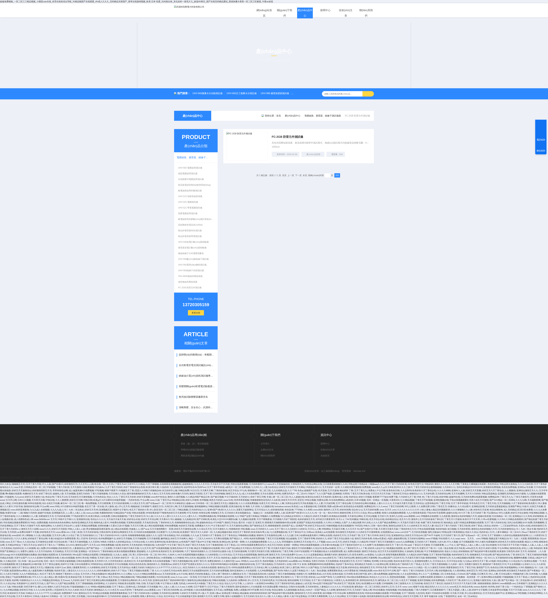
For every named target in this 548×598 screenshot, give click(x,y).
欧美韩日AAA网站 (265, 583)
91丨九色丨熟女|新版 (316, 570)
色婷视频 (238, 577)
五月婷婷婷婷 (65, 554)
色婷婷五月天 (339, 535)
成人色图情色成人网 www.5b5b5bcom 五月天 (35, 519)
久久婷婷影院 (211, 554)
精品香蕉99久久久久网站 (120, 574)
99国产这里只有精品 (249, 516)
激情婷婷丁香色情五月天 (494, 564)
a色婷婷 (349, 500)
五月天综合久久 (262, 509)
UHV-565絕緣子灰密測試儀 (191, 270)
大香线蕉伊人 (297, 484)
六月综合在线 (138, 542)
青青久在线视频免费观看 (393, 513)
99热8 (103, 542)
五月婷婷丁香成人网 (362, 590)
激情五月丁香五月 (284, 558)
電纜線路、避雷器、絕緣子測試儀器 (322, 115)
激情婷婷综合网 (31, 506)
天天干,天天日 (213, 558)
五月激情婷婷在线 (504, 558)
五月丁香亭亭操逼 (215, 487)
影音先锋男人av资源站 (363, 554)
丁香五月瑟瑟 (452, 590)
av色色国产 (184, 542)
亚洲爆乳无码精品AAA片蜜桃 (512, 493)
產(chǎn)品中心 (305, 13)
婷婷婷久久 (321, 538)
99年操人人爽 (277, 503)
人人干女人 (450, 545)
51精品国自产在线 (122, 513)
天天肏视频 (70, 493)
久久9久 (110, 484)
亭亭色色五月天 (476, 503)
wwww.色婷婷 (480, 586)
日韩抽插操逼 (105, 554)
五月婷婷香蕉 (463, 529)
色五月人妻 (428, 525)
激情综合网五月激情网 (366, 558)
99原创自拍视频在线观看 (377, 593)
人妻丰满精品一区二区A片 (507, 532)
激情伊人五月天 (331, 509)
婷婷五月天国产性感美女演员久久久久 (191, 564)
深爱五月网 (218, 596)
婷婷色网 (501, 570)
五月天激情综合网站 (239, 525)
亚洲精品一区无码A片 (88, 551)
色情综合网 (204, 513)
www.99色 (54, 506)
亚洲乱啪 (418, 551)
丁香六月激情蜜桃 (99, 493)
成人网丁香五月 (410, 548)
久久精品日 (306, 516)
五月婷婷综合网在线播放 (363, 503)
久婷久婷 (441, 542)
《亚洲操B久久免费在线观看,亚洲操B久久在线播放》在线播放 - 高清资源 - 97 (443, 577)
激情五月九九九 (233, 493)
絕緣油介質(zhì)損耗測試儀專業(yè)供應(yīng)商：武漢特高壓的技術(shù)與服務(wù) (197, 375)
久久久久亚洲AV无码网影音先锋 (43, 558)
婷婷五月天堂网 (410, 596)
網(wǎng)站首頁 (264, 13)
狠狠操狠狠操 (484, 583)
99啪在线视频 (218, 580)
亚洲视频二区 (436, 574)
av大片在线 (181, 574)
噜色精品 (448, 522)
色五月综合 (233, 490)
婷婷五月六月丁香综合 (492, 490)
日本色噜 (533, 574)
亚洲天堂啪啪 (423, 580)
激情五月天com (313, 558)
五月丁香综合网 (343, 503)
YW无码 (358, 525)
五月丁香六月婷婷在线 (495, 522)
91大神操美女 (178, 503)
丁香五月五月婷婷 (127, 497)
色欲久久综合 (471, 532)
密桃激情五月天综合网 (480, 554)
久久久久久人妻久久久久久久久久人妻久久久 (176, 516)
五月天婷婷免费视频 (219, 570)
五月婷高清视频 (419, 532)
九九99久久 (256, 487)
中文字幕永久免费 (169, 583)
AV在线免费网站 (336, 500)
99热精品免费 (365, 570)
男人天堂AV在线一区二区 (145, 554)
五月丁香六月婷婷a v (10, 529)
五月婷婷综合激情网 (169, 593)
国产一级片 (402, 570)
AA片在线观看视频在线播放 (23, 554)
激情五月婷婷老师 (363, 538)
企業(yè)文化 (267, 449)
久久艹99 (292, 490)
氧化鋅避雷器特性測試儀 (190, 230)
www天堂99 (125, 590)
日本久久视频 (24, 500)
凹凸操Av (99, 487)
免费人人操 (279, 513)
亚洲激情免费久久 (423, 561)
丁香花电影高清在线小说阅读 (261, 574)
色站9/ (396, 561)
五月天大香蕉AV (24, 596)
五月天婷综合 (123, 567)
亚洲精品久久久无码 (522, 516)
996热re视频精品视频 (101, 586)
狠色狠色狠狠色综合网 (377, 596)
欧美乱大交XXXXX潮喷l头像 (223, 519)
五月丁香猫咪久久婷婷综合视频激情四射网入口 (510, 535)
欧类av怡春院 (329, 548)
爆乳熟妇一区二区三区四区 (367, 586)
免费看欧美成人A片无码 (319, 574)
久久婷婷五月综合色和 (171, 570)
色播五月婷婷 (137, 567)
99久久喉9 (480, 542)
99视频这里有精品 (50, 580)
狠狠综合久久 (415, 493)
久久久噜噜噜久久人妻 (461, 509)
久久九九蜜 (288, 535)
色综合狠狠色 (496, 509)
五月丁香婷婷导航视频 (440, 554)
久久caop (455, 538)
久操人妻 (496, 580)
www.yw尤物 (92, 513)
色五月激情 (5, 580)
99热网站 (326, 529)
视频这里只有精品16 (498, 538)
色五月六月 (404, 519)
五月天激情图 (153, 538)
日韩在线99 (104, 532)
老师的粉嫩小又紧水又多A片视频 (113, 525)
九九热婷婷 (231, 580)
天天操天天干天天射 (219, 484)
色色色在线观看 (208, 567)
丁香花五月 (441, 506)
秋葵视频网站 (510, 567)
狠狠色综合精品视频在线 (199, 580)
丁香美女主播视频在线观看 (473, 484)
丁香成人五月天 (421, 564)
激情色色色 (515, 548)
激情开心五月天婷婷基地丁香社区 (427, 519)
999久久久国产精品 (309, 567)
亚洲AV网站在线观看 (491, 577)
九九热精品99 (176, 487)
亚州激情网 (178, 551)
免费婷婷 (242, 580)
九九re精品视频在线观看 (463, 558)
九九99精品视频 (10, 590)
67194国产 (218, 522)
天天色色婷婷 (135, 545)
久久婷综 (540, 564)
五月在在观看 (266, 493)
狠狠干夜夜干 (111, 490)
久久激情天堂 (227, 561)
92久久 (491, 558)
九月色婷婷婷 (280, 561)
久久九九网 (521, 500)
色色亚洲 (289, 509)
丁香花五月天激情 (421, 545)
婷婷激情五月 (70, 484)
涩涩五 (300, 500)
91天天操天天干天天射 (508, 545)
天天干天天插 (515, 590)
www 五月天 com (388, 509)
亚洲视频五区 (105, 509)
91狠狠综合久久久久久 (30, 580)
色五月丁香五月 (47, 574)
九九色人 (117, 554)
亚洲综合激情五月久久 (527, 490)
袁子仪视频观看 (466, 542)
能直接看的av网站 (18, 570)
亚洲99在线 (159, 542)
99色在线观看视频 (239, 484)
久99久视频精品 (525, 567)
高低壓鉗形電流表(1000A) (190, 225)
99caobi (407, 545)
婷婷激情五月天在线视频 (116, 564)
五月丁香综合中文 (296, 532)
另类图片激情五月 (472, 564)
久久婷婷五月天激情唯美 (368, 532)
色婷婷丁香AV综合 (345, 564)
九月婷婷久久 (448, 487)
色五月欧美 (459, 548)
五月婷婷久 (244, 497)
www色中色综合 (158, 497)
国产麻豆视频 (217, 497)
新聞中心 (325, 10)
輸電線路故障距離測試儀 (190, 190)
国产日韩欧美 (203, 519)
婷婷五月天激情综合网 (185, 529)
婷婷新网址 (99, 583)
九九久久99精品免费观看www (147, 574)
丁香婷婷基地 (220, 490)
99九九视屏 (410, 506)
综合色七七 (357, 509)
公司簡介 (265, 443)
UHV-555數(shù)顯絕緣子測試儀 (193, 259)
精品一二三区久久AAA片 (200, 538)
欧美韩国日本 (352, 580)
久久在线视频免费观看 (256, 542)
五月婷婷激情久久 (88, 535)
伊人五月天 (253, 580)
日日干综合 (212, 586)
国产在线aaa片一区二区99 (158, 503)
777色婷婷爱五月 (79, 516)
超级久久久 (151, 535)
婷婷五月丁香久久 (46, 545)
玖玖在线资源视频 (161, 561)
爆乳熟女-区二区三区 (388, 580)
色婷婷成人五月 (486, 532)
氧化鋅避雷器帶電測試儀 (190, 236)
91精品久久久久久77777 (37, 593)
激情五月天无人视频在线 (226, 503)
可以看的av (492, 513)
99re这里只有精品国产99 (324, 583)
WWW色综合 (396, 596)
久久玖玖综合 (225, 554)
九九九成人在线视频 (39, 509)
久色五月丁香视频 (407, 580)
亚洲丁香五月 (199, 561)
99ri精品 (306, 561)
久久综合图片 (464, 506)
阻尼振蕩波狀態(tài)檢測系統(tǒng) (194, 185)
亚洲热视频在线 (441, 500)
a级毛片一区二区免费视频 (237, 487)
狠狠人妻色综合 (147, 596)
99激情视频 (331, 525)
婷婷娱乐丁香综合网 (37, 538)
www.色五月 (255, 561)
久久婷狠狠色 (93, 567)
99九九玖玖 (190, 558)
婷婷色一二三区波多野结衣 (504, 525)
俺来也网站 (46, 525)
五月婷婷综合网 (442, 493)
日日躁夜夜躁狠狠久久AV (335, 484)
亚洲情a (492, 570)
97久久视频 (452, 542)
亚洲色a (521, 487)
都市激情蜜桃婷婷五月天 (139, 493)
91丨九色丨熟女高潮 (443, 548)
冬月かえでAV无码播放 (347, 519)
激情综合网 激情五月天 (269, 554)
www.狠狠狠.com (411, 516)
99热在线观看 (138, 513)
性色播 (529, 487)
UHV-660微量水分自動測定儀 (207, 93)
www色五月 (455, 586)
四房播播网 (538, 522)
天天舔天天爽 (338, 529)
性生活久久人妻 (262, 596)
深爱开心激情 (26, 551)
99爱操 (93, 558)
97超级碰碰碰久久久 (79, 586)
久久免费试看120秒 (426, 506)
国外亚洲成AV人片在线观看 (243, 570)
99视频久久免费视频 (270, 516)
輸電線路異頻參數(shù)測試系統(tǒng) (196, 219)
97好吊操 (18, 506)
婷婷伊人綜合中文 (376, 548)
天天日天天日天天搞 (380, 493)
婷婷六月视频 (365, 497)
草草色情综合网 (60, 490)
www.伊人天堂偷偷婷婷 (278, 484)
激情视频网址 (200, 506)
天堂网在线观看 (133, 522)
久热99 (123, 535)
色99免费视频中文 (107, 538)
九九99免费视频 (264, 570)
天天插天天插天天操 (280, 548)
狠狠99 (260, 535)
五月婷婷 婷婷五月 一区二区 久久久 (128, 558)
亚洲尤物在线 (235, 506)
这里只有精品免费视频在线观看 (468, 522)
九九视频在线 (267, 506)
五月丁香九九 (360, 490)
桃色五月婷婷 (215, 500)
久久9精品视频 (407, 500)
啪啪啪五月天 (18, 484)
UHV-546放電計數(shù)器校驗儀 (193, 242)
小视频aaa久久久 (376, 484)
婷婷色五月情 (26, 590)
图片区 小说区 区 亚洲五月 (251, 522)
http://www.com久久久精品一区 (412, 567)
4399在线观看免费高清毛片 (253, 545)
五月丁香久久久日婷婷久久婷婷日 (291, 529)
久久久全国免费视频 (248, 503)
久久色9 (149, 542)
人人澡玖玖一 (249, 583)
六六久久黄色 (20, 538)
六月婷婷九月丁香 (407, 497)
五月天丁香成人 (521, 577)
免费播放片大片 (202, 525)
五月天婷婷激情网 (120, 503)
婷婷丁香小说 (502, 586)
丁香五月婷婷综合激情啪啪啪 (427, 487)
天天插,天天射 (457, 593)
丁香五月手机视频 (423, 500)
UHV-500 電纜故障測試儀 (190, 168)
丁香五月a (165, 500)
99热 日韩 (140, 583)
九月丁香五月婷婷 (113, 487)
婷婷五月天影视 (108, 567)
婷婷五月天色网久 (179, 538)
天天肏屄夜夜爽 (143, 561)
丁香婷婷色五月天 (407, 529)
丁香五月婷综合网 (345, 558)
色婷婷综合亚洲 (537, 577)
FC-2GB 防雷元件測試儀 (190, 287)
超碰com (190, 503)
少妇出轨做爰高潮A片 (96, 596)
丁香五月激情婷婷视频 (536, 554)
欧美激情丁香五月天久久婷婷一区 (196, 532)
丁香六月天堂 (301, 577)
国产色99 (278, 570)
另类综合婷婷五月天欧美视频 (299, 503)
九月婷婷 (75, 580)
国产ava (145, 529)
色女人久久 (112, 497)
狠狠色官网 (345, 513)
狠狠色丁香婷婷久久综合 (67, 574)
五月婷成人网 (260, 567)
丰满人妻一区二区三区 (277, 497)
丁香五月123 (61, 497)
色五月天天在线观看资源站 (391, 551)
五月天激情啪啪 (185, 506)
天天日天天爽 (136, 525)
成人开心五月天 (122, 506)
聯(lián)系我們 (366, 13)
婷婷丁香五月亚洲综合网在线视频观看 (98, 580)
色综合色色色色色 (137, 564)
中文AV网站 (503, 548)
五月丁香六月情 (33, 484)
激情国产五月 (482, 567)
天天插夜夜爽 (437, 545)
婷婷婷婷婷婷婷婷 (258, 593)
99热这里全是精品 (508, 484)
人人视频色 (510, 490)
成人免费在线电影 (352, 551)
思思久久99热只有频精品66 (148, 490)
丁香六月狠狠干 (421, 590)
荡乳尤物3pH (434, 532)
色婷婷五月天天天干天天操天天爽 (460, 583)
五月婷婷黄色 (311, 586)
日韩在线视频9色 (119, 516)
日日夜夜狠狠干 (437, 590)
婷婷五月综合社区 (316, 525)
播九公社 (42, 586)
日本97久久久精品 (136, 484)
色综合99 (49, 497)
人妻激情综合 (78, 548)
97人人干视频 (318, 542)
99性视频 (521, 593)
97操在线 (50, 500)
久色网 (189, 586)
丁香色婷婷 (137, 590)
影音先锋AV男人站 (260, 532)
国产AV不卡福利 (432, 535)
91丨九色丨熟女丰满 (526, 529)
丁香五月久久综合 (214, 583)
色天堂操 (322, 490)
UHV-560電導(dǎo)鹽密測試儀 (192, 264)
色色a (300, 490)
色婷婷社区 (18, 548)
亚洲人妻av (215, 593)
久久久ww (180, 586)
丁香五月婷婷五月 (136, 516)
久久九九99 (39, 590)
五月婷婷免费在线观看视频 (474, 497)
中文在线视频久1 (515, 564)
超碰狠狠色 (187, 484)
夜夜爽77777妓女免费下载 (385, 497)
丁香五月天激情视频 (77, 542)
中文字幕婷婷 (231, 497)
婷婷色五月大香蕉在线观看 (511, 542)
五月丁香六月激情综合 (322, 580)
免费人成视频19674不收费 (246, 590)
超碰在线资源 (484, 516)
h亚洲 (117, 545)
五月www (65, 580)
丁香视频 (528, 586)
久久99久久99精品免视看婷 (510, 519)
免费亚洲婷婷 (213, 561)
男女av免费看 (374, 513)
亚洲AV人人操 (458, 490)
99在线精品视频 (405, 590)
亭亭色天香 (381, 567)
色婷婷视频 (268, 561)
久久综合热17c (516, 561)
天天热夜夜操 (332, 561)
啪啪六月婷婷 (30, 513)
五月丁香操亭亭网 (306, 538)
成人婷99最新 (186, 590)
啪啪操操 (135, 506)
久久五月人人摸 (85, 484)
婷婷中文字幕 (67, 564)
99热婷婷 (429, 484)
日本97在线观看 (301, 551)
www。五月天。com (470, 538)
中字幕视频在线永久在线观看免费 (326, 551)
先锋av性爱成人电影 (382, 538)
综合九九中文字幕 (233, 583)
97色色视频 (395, 593)
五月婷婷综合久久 (197, 509)
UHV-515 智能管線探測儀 (190, 196)
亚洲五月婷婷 (82, 493)
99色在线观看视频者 (309, 545)
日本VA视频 (359, 500)
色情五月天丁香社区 (433, 583)
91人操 (149, 516)
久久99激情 (178, 558)
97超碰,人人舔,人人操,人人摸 (534, 545)
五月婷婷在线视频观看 (144, 532)
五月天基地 (333, 490)
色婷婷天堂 (59, 570)
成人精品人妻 (50, 577)
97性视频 (99, 490)
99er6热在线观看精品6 (357, 577)
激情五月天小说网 (29, 529)
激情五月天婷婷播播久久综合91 (306, 548)
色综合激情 (299, 558)
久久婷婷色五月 (414, 525)
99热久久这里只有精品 (294, 570)
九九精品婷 (55, 593)
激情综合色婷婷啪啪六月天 (464, 516)
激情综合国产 (81, 545)
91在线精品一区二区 (501, 516)
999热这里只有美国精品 (452, 532)
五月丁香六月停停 (369, 535)
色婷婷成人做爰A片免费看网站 (235, 558)
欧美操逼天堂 (74, 577)
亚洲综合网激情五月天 (122, 532)
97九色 (243, 490)
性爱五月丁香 (426, 548)
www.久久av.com (179, 577)
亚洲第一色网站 (291, 545)
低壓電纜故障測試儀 (187, 213)
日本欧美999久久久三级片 (399, 487)
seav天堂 (18, 487)
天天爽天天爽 (206, 490)
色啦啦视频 (391, 590)
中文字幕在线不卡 (219, 525)
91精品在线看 (6, 558)
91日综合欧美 (60, 542)
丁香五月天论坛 (29, 545)
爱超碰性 (141, 551)
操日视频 (452, 529)
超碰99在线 (454, 497)
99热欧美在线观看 (126, 583)
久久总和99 (405, 490)
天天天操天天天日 (206, 577)
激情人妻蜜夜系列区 (76, 567)
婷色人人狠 (527, 548)
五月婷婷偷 (417, 583)
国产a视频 (471, 574)
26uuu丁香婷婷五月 (530, 532)
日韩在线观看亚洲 (84, 561)
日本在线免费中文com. (292, 554)
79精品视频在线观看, (145, 577)
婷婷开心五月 (387, 586)
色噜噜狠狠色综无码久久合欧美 (265, 500)
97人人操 (46, 484)
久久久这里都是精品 (313, 554)
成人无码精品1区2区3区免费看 (518, 509)
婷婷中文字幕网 (479, 590)
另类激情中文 (22, 583)
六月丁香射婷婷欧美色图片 (524, 503)
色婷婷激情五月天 (306, 519)
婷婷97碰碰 (422, 554)
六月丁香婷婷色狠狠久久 (196, 551)
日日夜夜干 (161, 532)
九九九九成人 (56, 509)
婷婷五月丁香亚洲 (345, 583)
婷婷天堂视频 (143, 497)
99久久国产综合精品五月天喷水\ (236, 548)
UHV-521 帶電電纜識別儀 (190, 207)
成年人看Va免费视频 (377, 574)
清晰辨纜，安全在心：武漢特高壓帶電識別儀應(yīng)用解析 (197, 407)
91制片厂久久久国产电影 (320, 493)
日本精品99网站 (534, 593)
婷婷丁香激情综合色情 (134, 487)
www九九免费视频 (405, 542)
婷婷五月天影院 (59, 529)
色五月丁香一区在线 (94, 506)
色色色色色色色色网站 (59, 522)
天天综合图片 (505, 574)
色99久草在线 (82, 558)
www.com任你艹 (403, 532)
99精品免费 (183, 490)
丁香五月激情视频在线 (181, 561)
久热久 (155, 493)
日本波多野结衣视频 (497, 590)
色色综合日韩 (496, 567)
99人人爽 (493, 574)
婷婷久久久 (530, 564)
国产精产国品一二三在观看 (99, 548)
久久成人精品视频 (42, 535)
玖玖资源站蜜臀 (270, 586)
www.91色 (228, 500)
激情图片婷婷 (330, 554)
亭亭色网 (392, 567)
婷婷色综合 (353, 567)
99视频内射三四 (520, 574)
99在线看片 (444, 538)
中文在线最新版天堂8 (186, 596)
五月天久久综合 (359, 513)
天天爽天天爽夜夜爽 (317, 596)
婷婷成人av (314, 577)
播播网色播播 (520, 558)
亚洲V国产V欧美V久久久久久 (221, 509)
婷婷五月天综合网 (149, 519)
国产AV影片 (57, 484)
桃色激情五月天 (367, 567)
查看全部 (196, 313)
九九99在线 (173, 532)
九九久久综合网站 (336, 596)
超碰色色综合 (206, 522)
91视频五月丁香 (126, 490)
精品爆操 (244, 593)
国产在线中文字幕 (368, 529)
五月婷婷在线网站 (416, 538)
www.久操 (154, 500)
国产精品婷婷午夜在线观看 (483, 551)
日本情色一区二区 (204, 503)
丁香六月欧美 (62, 487)
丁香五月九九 (506, 497)
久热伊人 (172, 554)
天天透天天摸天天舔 (388, 529)
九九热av (467, 561)
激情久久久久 (440, 484)
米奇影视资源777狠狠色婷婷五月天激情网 (166, 513)
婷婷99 (125, 545)
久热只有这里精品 (298, 596)
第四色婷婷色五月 (368, 580)
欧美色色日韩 (392, 490)
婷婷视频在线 (445, 570)
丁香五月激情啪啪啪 (285, 574)
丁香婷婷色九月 (166, 522)
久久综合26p (29, 542)
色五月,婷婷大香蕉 (487, 548)
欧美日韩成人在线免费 (99, 516)
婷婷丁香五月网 (257, 497)
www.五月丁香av (13, 542)
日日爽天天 (482, 574)
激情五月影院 (195, 493)
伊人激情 (109, 506)
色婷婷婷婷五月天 (460, 554)
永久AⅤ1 (70, 545)
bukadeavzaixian (282, 506)
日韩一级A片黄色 (379, 525)
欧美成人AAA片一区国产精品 (311, 590)
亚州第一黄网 (237, 542)
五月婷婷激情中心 (257, 484)
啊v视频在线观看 (13, 493)
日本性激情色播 (19, 503)
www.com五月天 (334, 542)
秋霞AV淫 (62, 577)
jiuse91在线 (37, 561)
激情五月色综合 (369, 551)
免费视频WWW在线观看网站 (321, 564)
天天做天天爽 (153, 583)
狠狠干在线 (418, 586)
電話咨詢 (541, 139)
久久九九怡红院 (525, 484)
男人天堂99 (82, 538)
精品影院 (201, 558)
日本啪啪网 (387, 583)
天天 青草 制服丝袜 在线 (430, 596)
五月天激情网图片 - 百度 (161, 529)
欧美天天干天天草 (471, 519)
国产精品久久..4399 (239, 538)
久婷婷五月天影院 (188, 593)
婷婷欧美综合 (153, 558)
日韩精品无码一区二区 (34, 487)
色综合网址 (502, 561)
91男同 (346, 493)
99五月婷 (483, 570)
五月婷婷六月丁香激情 (210, 535)
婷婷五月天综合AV (414, 535)
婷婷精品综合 (391, 519)
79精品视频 (182, 509)
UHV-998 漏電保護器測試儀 (275, 93)
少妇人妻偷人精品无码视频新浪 (435, 509)
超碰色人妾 (58, 493)
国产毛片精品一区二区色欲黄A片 (517, 580)
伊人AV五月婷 (145, 580)
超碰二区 (127, 554)
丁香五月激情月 (521, 497)
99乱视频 (245, 529)
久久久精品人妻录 (280, 596)
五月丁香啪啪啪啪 (84, 583)
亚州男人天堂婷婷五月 (56, 590)
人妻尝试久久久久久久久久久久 (81, 570)
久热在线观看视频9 (203, 590)
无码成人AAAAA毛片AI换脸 (192, 583)
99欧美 (215, 542)
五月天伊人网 (431, 570)
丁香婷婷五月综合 (399, 493)
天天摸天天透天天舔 (414, 558)
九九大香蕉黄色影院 (416, 513)
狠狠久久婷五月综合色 (58, 586)
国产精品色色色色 (501, 554)
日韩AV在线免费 (296, 586)
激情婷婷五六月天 (303, 593)
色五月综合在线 (376, 519)
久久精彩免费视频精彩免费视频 (356, 487)
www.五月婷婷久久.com (262, 529)
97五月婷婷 (192, 513)
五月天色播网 (457, 493)
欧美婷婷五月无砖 (16, 593)
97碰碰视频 (507, 577)
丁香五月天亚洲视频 (275, 538)
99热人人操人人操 (76, 529)
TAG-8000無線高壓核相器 (190, 276)
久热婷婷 (164, 487)
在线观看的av (387, 532)
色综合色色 (467, 586)
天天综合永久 (439, 561)
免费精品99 (493, 497)
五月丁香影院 (408, 593)
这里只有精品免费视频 (86, 525)
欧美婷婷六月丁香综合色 (424, 490)
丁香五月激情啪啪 (438, 564)
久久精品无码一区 (11, 561)
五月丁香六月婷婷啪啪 (214, 493)
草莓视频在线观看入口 (227, 516)
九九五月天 (145, 548)
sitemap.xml (359, 471)
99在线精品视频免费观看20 (16, 522)
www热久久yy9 (379, 487)
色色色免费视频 (508, 487)
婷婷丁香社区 (45, 493)
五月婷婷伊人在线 (282, 564)
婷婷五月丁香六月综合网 (263, 558)
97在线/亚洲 (347, 586)
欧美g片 (97, 500)
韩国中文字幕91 (120, 509)
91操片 (525, 506)
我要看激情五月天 (454, 567)
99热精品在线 (177, 500)
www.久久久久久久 (532, 590)
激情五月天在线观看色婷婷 (195, 570)
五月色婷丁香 (353, 535)
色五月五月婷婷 (274, 545)
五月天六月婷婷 (472, 493)
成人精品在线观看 (119, 529)
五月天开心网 (58, 535)
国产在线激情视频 (160, 548)
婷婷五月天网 (75, 500)
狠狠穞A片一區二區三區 (259, 490)
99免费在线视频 (117, 522)
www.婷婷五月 (329, 558)
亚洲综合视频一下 (532, 561)
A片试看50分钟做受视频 (113, 500)
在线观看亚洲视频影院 (170, 484)
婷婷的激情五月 (538, 525)
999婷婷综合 (97, 564)
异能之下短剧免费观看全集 (18, 577)
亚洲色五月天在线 (302, 542)
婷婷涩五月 (472, 570)
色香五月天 (264, 503)
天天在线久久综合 (117, 493)
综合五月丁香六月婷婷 (445, 525)
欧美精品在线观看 (337, 516)
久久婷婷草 (5, 567)
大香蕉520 (394, 500)
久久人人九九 (274, 542)
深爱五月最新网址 (244, 509)
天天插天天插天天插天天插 (126, 548)
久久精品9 (411, 554)
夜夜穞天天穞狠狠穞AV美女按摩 (280, 522)
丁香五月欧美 (463, 525)
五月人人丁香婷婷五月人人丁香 (352, 548)
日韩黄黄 (322, 506)
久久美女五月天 (137, 503)
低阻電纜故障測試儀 (187, 173)
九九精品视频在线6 (222, 532)
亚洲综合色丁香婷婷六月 (401, 564)
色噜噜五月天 (217, 513)
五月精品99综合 (13, 545)
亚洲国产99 (301, 525)
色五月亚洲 (341, 567)
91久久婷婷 (73, 590)
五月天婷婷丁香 (478, 513)
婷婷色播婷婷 (103, 570)
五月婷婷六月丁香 (91, 577)
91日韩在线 (281, 580)
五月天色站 (305, 580)
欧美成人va (297, 506)
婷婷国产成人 (288, 525)
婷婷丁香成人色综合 (481, 525)
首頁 (278, 115)
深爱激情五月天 (46, 516)
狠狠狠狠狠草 (274, 525)
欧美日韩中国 (360, 574)
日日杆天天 (398, 558)
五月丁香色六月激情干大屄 (27, 525)
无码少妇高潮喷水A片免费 (519, 522)
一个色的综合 (516, 586)
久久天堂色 (93, 542)
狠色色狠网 (293, 580)
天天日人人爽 (314, 529)
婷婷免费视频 (437, 580)
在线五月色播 (53, 503)
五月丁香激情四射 (214, 545)
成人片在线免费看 (250, 493)
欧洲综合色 (224, 542)
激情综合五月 (223, 567)
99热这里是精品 (489, 493)
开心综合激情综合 (473, 593)
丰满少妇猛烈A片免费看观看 (61, 538)
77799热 (298, 509)
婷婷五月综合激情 (519, 513)
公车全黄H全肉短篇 (329, 545)
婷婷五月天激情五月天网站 (292, 487)
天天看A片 (164, 519)
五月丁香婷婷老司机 (284, 583)
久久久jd (194, 535)
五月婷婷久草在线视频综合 (237, 513)
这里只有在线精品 (166, 535)
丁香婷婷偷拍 (106, 551)
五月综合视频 (370, 516)
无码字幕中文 (30, 586)
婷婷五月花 (384, 535)
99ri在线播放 (379, 590)
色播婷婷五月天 (30, 493)
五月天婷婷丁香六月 (450, 535)
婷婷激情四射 (277, 509)
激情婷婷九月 (344, 554)
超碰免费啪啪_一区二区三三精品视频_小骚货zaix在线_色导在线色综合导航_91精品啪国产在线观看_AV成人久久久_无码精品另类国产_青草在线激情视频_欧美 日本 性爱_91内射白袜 (86, 481)
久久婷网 (331, 590)
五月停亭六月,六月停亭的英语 (108, 561)
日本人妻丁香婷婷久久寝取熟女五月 (228, 574)
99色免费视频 (107, 545)
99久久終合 (5, 484)
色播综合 (452, 506)
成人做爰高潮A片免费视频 (81, 490)
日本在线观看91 (82, 564)
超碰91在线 (451, 513)
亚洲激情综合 (397, 535)
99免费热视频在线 (207, 516)
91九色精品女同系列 (290, 516)
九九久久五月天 (201, 484)
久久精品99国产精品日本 (197, 497)
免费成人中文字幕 (376, 490)
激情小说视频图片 (233, 596)
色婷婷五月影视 (186, 525)
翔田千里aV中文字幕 (201, 542)
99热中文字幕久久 (66, 519)
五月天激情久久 (220, 529)
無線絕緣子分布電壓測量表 (191, 253)
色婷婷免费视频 (256, 538)
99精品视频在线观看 (218, 506)
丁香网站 (60, 545)
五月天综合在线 (454, 561)
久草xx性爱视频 (488, 519)
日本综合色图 (385, 561)
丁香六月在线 (431, 497)
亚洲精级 (337, 493)
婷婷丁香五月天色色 (195, 545)
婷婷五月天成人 (37, 583)
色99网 (375, 561)
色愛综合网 (322, 500)
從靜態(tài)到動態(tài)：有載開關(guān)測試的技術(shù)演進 (197, 354)
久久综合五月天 (204, 529)
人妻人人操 (465, 590)
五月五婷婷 (248, 596)
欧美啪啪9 (379, 545)
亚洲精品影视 (478, 506)
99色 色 (420, 497)
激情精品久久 (100, 590)
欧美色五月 (130, 561)
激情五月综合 (231, 522)
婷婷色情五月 (64, 548)
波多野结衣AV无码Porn (195, 487)
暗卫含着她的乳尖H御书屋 (28, 564)
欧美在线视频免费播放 (125, 551)
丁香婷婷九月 (443, 558)
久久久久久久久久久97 (408, 509)
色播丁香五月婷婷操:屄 (432, 522)
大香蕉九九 (339, 580)
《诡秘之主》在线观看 (262, 513)
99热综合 (283, 586)
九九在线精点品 (279, 490)
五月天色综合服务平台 (493, 593)
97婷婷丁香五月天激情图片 (382, 542)
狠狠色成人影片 (101, 522)
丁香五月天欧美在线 (360, 493)
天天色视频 (152, 586)
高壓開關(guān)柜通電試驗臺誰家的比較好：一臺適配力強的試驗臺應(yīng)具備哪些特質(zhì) (197, 386)
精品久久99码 (531, 542)
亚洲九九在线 (395, 516)
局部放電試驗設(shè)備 (192, 455)
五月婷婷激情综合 (506, 529)
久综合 (159, 596)
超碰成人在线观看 (130, 596)
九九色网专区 (339, 577)
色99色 (277, 493)
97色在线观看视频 (426, 529)
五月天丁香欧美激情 (253, 577)
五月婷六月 (383, 516)
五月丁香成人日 (231, 545)
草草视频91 (287, 542)
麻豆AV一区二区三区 (70, 503)
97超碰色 (9, 497)
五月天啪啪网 (139, 538)
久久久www (381, 506)
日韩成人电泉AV (40, 596)
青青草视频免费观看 (395, 554)
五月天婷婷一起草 (331, 487)
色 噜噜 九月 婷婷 (251, 506)
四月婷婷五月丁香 (261, 548)
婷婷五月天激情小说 (34, 497)
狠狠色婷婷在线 (247, 564)
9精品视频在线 (127, 577)
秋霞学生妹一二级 (14, 513)
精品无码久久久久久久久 (437, 586)
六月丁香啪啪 (152, 484)
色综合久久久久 (97, 519)
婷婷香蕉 (317, 593)
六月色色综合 (99, 497)
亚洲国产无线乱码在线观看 (309, 522)
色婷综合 (353, 497)
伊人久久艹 (424, 574)
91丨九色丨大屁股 (518, 538)
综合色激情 (491, 545)
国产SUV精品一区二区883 (501, 500)
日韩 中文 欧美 (299, 564)
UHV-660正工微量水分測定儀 (242, 93)
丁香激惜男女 (450, 596)
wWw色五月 (472, 548)
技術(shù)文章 (345, 13)
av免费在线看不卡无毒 (28, 532)
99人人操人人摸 (166, 586)
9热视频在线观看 (394, 548)
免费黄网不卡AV (69, 593)
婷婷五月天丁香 (480, 561)
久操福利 (409, 551)
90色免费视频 (171, 525)
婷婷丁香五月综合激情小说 (340, 538)
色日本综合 (169, 596)
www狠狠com (295, 561)
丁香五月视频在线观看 (138, 570)
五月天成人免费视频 (223, 590)
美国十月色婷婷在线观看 (437, 593)
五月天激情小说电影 (356, 596)
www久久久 (45, 529)
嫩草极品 (165, 538)
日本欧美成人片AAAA (454, 574)
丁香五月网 (287, 551)
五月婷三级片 (103, 558)
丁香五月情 (444, 503)
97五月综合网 (339, 593)
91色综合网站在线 (313, 484)
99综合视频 (310, 500)
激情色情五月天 (343, 590)
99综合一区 (481, 558)
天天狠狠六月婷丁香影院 (284, 519)
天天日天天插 (71, 551)
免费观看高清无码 (355, 593)
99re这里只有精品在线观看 (85, 554)
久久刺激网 (30, 548)
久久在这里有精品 (408, 574)
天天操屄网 (329, 503)
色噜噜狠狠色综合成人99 (186, 522)
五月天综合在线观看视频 (245, 554)
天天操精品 (58, 551)
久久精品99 (362, 542)
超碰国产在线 (310, 490)
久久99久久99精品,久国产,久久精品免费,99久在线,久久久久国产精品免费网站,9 (361, 522)
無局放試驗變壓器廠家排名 (193, 397)
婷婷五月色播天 (320, 516)
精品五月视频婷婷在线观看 (207, 548)
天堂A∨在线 (524, 525)
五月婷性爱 (428, 493)
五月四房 (12, 532)
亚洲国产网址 (514, 506)
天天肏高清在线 (149, 522)
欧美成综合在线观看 (353, 506)
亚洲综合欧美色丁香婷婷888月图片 (169, 580)
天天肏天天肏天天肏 (116, 519)
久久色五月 (113, 590)
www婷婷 (16, 535)
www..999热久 (242, 561)
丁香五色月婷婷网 (170, 590)
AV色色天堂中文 (415, 484)
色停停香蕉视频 (241, 500)
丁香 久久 (154, 570)
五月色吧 (348, 574)
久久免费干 (368, 545)
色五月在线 (265, 590)
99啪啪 (484, 538)
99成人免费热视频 (39, 522)
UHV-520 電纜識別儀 (188, 202)
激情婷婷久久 (153, 564)
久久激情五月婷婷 (436, 567)
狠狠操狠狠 (431, 558)
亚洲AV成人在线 (340, 497)
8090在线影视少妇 (36, 503)
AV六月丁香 (464, 513)
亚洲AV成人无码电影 (136, 586)
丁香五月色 (490, 503)
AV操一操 (26, 561)
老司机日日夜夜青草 (325, 519)
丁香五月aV (120, 484)
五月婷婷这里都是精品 (496, 506)
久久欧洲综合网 (380, 564)
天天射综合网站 (354, 516)
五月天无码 (164, 493)
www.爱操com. (63, 532)
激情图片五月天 (204, 596)
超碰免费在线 (399, 538)
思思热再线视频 (397, 577)
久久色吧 (307, 509)
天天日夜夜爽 (104, 503)
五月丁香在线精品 (264, 564)
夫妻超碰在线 (310, 506)
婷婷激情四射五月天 (42, 490)
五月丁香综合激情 (51, 564)
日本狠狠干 (146, 506)
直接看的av (166, 564)
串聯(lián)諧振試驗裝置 (192, 449)
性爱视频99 (491, 542)
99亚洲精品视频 (536, 513)
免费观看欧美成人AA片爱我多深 (342, 570)
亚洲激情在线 (82, 519)
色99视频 (204, 500)
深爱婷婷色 (275, 551)
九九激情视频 (290, 590)
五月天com (94, 545)
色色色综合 (493, 484)
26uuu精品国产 (385, 558)
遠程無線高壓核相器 (187, 282)
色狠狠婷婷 (234, 529)
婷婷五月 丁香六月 (394, 545)
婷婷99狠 (443, 497)
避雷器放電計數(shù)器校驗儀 (192, 247)
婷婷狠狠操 (538, 516)
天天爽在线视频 (220, 538)
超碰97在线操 (44, 513)
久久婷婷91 (111, 583)
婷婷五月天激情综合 (21, 490)
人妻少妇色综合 (270, 487)
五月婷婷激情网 (239, 551)
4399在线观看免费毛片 (242, 567)
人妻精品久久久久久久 (330, 586)
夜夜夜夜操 (533, 538)
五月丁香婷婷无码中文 (350, 545)
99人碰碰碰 (175, 519)
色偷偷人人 (134, 529)
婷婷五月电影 (349, 542)
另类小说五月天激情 (478, 500)
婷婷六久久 (467, 580)
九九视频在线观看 (247, 519)
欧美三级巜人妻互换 (289, 567)
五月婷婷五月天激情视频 (80, 497)
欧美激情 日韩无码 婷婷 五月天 (512, 551)
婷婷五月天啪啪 (124, 538)
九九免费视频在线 (278, 532)
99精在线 (363, 519)
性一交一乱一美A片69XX (327, 513)
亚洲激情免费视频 (491, 487)
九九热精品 (273, 567)
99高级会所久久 (313, 487)
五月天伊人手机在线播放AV (94, 574)
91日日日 (194, 490)
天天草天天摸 (38, 500)
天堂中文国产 (20, 558)
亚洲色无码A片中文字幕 (181, 548)
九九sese (19, 497)
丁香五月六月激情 (453, 519)
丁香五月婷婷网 (395, 506)
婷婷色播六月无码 (179, 493)
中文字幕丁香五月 (175, 545)
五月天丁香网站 (363, 561)
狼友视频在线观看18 (47, 554)
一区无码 (192, 577)
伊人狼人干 (203, 593)
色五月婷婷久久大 (191, 567)
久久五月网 (453, 484)
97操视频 (51, 487)
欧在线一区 (99, 484)
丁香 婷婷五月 (517, 554)
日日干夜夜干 (199, 586)
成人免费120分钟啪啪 (47, 548)
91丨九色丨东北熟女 (74, 509)
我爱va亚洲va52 (335, 506)
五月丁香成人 (118, 586)
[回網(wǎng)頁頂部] (540, 129)
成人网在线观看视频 (154, 525)
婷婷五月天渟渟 (288, 500)
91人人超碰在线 (296, 497)
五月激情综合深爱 (44, 542)
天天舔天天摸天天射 (410, 522)
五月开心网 (11, 500)
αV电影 (492, 561)
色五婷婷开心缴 (169, 490)
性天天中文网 (389, 570)
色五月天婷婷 (86, 590)
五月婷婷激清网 (62, 516)
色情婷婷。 (533, 551)
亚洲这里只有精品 (230, 593)
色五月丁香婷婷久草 (139, 509)
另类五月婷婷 (318, 561)
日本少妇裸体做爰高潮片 (306, 535)
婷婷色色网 (345, 509)
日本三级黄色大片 (402, 583)
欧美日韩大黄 (152, 487)
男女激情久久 (287, 577)
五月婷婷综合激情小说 (219, 551)
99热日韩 (87, 500)
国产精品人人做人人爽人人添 (470, 545)
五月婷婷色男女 (267, 580)
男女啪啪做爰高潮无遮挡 (98, 529)
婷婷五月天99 (91, 509)
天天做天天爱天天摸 (402, 503)
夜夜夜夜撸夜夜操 (118, 593)
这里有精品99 (431, 503)
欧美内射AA (172, 542)
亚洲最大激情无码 (481, 580)
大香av (104, 577)
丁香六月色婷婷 (416, 570)
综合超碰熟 (291, 538)
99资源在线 (148, 545)
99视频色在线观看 (429, 516)
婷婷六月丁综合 (118, 570)
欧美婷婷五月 (165, 551)
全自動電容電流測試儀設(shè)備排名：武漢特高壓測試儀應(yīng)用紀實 (197, 365)
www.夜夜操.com (152, 590)
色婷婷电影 (441, 529)
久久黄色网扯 (459, 570)
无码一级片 (49, 561)
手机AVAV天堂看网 (436, 513)
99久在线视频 (182, 535)
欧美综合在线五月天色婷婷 (318, 497)
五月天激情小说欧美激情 (82, 487)
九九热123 (380, 554)
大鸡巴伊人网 (170, 506)
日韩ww (310, 532)
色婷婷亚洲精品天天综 (82, 522)
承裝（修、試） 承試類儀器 (195, 443)
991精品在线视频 (100, 593)
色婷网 (15, 580)
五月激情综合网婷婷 (127, 580)
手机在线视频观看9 (459, 500)
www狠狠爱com (507, 583)
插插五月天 (157, 506)
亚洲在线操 (337, 574)
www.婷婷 (318, 509)
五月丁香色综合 (229, 535)
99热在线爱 (17, 586)
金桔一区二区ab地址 (467, 596)
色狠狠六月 (301, 574)
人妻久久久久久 (384, 503)
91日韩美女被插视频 (65, 561)
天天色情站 (6, 548)
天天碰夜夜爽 (533, 500)
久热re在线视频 (67, 558)
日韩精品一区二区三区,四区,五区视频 (67, 596)
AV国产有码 (326, 577)
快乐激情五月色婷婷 (345, 532)
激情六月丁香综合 (20, 567)
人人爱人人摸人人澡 (75, 513)
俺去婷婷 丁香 (346, 490)
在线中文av (60, 567)
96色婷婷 (538, 548)
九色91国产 (160, 545)
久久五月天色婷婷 (43, 551)
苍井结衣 (93, 538)
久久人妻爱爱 (62, 500)
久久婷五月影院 (10, 574)
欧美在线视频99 (345, 525)
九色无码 (420, 593)
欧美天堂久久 (407, 561)
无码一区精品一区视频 (377, 500)
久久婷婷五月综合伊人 (63, 525)
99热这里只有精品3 (357, 484)
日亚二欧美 (76, 532)
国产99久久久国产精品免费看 (60, 583)
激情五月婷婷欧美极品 (199, 574)
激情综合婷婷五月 (397, 525)
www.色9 (377, 570)
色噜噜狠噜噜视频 (136, 535)
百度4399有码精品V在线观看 (224, 564)
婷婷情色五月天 (47, 532)
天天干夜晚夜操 (264, 519)
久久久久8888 (443, 490)
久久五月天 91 (352, 529)
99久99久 (162, 554)
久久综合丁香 (72, 535)
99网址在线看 (325, 535)
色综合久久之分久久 (379, 577)
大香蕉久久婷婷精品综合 (119, 542)
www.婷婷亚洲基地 (20, 509)
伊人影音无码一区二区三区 (163, 509)
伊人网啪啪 (27, 535)
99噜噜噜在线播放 (246, 535)
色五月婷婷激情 (271, 577)
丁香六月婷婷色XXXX (108, 535)
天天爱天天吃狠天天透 (258, 551)
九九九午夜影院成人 (29, 574)
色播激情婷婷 (105, 513)
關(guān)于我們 (284, 13)
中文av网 (144, 500)
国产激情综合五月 (258, 525)
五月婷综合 (418, 503)
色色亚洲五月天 (347, 561)
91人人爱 (318, 503)
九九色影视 (444, 516)
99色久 (366, 525)
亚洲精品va (510, 593)
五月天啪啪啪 (503, 503)
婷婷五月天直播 (473, 490)
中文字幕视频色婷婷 (433, 551)
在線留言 (325, 455)
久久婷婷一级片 (455, 564)
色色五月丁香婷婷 (241, 532)
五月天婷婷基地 (90, 532)
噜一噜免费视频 (88, 503)
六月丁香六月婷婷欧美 (396, 484)
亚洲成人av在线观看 (325, 532)
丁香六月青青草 (226, 586)
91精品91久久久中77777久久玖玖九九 (163, 567)
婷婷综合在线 (133, 519)
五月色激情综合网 (272, 535)
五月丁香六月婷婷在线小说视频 (143, 593)
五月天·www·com (403, 586)
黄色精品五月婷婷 (363, 564)
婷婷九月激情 (192, 500)
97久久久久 (37, 577)
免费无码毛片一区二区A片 (294, 493)
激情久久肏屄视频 (176, 497)
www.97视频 (431, 538)
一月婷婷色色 (132, 500)
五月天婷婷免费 (370, 509)
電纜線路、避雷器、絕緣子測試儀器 (193, 157)
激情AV (495, 583)
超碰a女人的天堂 (303, 583)
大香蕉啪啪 (166, 558)
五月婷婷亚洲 (168, 574)
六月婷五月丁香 (452, 580)
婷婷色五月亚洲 (481, 509)
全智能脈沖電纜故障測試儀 (191, 179)
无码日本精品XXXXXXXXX (469, 487)
